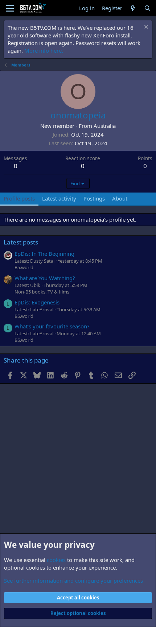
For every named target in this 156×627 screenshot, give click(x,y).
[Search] (147, 8)
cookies (56, 559)
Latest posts (21, 242)
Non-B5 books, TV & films (42, 291)
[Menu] (10, 8)
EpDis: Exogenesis (37, 302)
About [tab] (119, 198)
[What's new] (133, 8)
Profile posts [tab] (19, 198)
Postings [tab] (94, 198)
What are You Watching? (45, 278)
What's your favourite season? (52, 326)
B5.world (24, 267)
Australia (105, 125)
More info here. (43, 50)
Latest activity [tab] (59, 198)
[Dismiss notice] (145, 28)
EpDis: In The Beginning (44, 253)
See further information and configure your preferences (73, 580)
